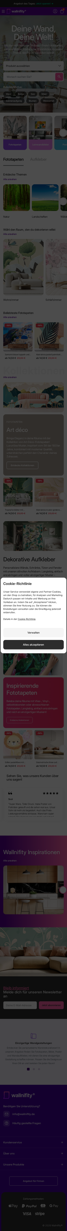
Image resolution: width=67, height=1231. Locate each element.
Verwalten (33, 632)
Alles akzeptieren (33, 644)
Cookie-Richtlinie (26, 619)
